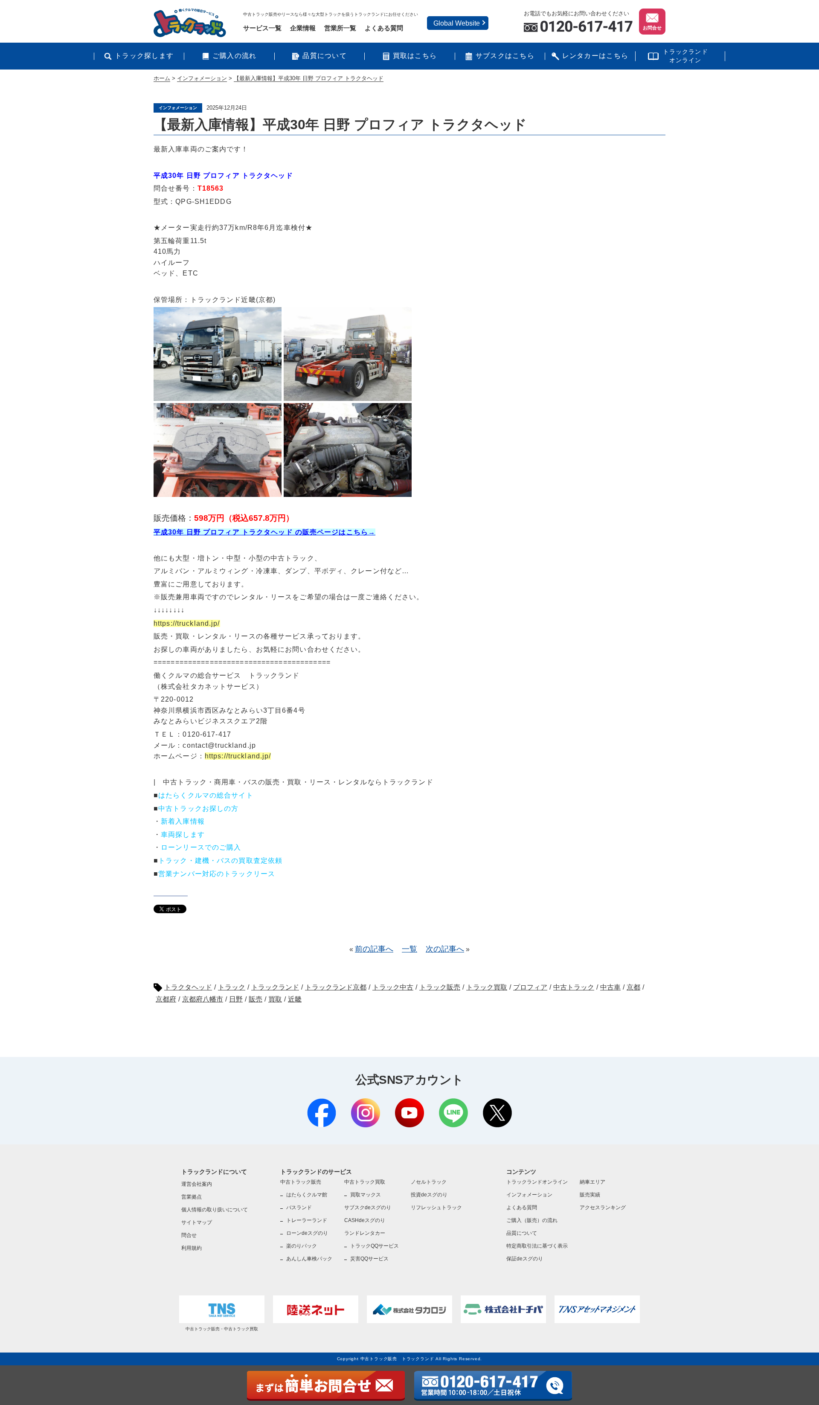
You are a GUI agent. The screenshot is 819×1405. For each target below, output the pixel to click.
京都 (633, 987)
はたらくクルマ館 (306, 1195)
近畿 (295, 999)
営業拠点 (191, 1197)
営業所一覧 (340, 28)
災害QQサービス (369, 1259)
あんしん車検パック (309, 1259)
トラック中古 (392, 987)
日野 (236, 999)
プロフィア (530, 987)
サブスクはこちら (505, 55)
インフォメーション (529, 1195)
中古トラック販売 (300, 1182)
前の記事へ (374, 949)
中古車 (610, 987)
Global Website (456, 23)
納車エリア (592, 1182)
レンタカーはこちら (595, 55)
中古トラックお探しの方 (198, 808)
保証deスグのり (524, 1259)
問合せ (189, 1235)
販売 (255, 999)
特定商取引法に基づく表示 (537, 1246)
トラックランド (275, 987)
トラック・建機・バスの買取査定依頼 (220, 860)
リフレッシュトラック (436, 1208)
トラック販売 (439, 987)
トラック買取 (486, 987)
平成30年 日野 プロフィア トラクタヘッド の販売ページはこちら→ (264, 532)
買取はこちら (415, 55)
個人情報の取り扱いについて (214, 1210)
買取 (275, 999)
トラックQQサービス (374, 1246)
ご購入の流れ (234, 55)
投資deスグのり (429, 1195)
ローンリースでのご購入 (201, 847)
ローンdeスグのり (307, 1233)
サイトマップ (196, 1222)
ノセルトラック (429, 1182)
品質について (324, 55)
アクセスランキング (603, 1208)
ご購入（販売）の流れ (532, 1220)
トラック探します (144, 55)
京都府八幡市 (202, 999)
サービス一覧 (262, 28)
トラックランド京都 (335, 987)
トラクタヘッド (188, 987)
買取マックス (365, 1195)
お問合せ (652, 27)
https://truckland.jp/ (187, 623)
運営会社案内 (196, 1184)
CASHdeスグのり (364, 1220)
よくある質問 (384, 28)
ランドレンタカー (364, 1233)
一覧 (409, 949)
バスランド (299, 1208)
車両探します (183, 834)
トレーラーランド (306, 1220)
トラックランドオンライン (685, 56)
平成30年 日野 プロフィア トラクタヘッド (223, 175)
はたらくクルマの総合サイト (205, 795)
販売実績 (590, 1195)
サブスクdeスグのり (367, 1208)
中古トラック (573, 987)
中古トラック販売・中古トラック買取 (222, 1329)
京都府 (166, 999)
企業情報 (303, 28)
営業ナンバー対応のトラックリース (216, 873)
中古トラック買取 (364, 1182)
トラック (231, 987)
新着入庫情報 (183, 821)
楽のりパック (301, 1246)
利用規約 (191, 1248)
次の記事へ (445, 949)
